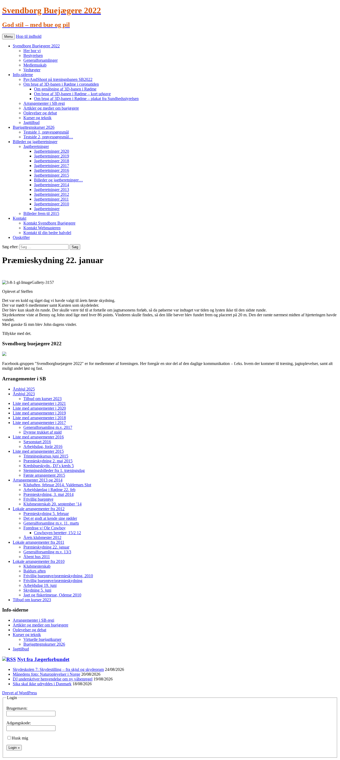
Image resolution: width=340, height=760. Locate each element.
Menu (8, 37)
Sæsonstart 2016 (37, 441)
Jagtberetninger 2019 (51, 156)
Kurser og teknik (37, 117)
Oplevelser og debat (40, 113)
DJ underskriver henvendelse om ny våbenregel (52, 679)
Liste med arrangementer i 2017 (39, 422)
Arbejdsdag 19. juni (40, 585)
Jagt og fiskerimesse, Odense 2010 (52, 595)
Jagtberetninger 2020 (51, 151)
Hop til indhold (28, 36)
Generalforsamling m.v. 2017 (47, 427)
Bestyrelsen (33, 55)
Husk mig (20, 738)
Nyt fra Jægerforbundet (43, 659)
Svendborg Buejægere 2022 (36, 46)
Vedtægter (31, 70)
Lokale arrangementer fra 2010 (39, 561)
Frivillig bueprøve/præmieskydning (52, 580)
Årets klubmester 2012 (42, 537)
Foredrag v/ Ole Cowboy (44, 528)
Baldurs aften (34, 571)
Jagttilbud (31, 122)
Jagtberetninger (36, 146)
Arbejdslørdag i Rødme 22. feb (49, 489)
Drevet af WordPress (19, 693)
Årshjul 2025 (24, 389)
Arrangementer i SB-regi (44, 103)
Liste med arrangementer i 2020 (39, 408)
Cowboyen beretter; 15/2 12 (57, 532)
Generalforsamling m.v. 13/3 (47, 552)
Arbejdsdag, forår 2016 (42, 446)
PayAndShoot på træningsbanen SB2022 (57, 79)
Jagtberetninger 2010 (51, 204)
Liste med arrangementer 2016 (38, 437)
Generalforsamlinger (40, 60)
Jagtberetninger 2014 (51, 184)
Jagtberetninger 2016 (51, 170)
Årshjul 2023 (24, 394)
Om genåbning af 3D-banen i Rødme (65, 89)
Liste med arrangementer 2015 (38, 451)
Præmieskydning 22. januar (46, 547)
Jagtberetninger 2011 (51, 199)
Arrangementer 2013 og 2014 (37, 480)
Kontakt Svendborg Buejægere (49, 223)
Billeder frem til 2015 (41, 213)
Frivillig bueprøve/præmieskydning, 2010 (58, 576)
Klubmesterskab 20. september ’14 (52, 504)
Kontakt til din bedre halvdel (47, 232)
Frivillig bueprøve (38, 499)
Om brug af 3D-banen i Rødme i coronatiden (61, 84)
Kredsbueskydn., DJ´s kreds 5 (48, 465)
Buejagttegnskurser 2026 (33, 127)
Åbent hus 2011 (36, 556)
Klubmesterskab (36, 566)
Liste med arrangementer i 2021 (39, 403)
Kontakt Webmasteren (42, 228)
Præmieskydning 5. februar (46, 513)
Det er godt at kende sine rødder (50, 518)
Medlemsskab (34, 65)
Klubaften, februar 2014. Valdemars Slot (57, 485)
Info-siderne (23, 74)
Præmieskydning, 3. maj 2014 (48, 494)
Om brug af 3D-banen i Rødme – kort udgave (72, 94)
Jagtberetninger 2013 (51, 189)
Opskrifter (21, 237)
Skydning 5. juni (37, 590)
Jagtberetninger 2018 (51, 161)
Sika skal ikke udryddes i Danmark (42, 684)
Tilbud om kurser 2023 (42, 398)
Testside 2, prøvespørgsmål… (48, 137)
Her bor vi (32, 50)
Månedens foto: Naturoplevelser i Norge (46, 674)
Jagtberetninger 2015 (51, 175)
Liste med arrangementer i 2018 (39, 418)
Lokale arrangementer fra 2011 (38, 542)
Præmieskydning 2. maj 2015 (48, 461)
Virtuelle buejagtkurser (42, 639)
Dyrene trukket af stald (42, 432)
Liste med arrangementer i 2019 (39, 413)
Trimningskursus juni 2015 (45, 456)
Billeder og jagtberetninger (35, 141)
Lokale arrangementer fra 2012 (39, 508)
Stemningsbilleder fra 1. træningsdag (54, 470)
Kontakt (19, 218)
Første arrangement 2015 (44, 475)
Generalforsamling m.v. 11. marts (51, 523)
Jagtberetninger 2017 (51, 165)
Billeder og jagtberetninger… (58, 180)
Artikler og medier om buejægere (51, 108)
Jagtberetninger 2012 (51, 194)
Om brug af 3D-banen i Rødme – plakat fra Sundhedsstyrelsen (86, 98)
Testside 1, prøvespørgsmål (46, 132)
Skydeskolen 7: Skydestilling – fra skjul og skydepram (58, 669)
